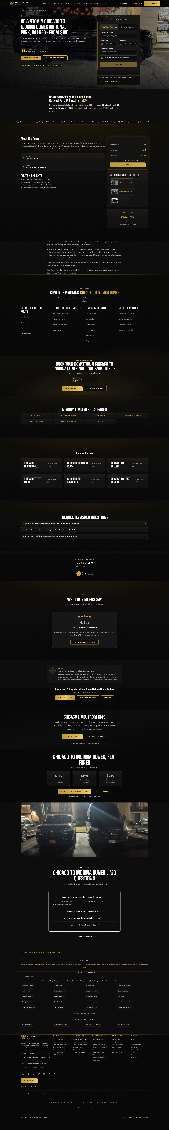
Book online (29, 1081)
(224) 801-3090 (136, 3)
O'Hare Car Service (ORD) (80, 1039)
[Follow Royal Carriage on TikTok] (49, 1073)
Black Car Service (123, 991)
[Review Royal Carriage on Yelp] (38, 1073)
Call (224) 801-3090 (96, 737)
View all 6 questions (84, 936)
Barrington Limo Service (98, 1042)
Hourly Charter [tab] (127, 27)
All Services (35, 952)
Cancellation (138, 1117)
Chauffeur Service (27, 996)
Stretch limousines (26, 333)
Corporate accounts (91, 341)
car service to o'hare (27, 965)
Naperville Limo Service (98, 1039)
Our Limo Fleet (116, 1039)
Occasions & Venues (136, 1050)
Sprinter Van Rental (59, 996)
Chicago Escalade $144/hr (41, 965)
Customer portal (25, 1094)
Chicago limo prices (73, 981)
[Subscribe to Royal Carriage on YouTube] (54, 1073)
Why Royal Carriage (136, 1044)
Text (101, 81)
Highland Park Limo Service (99, 1047)
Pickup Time (123, 40)
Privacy (123, 1117)
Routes (30, 10)
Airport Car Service (27, 986)
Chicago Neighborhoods (99, 1057)
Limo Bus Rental (58, 1007)
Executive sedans (25, 317)
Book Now (42, 952)
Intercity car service (58, 330)
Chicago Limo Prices (124, 986)
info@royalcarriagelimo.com (42, 1057)
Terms (130, 1117)
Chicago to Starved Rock (126, 330)
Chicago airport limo (60, 981)
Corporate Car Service (92, 991)
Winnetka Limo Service (98, 1044)
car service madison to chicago (111, 965)
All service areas (90, 330)
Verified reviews (90, 325)
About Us (133, 1039)
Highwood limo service (68, 421)
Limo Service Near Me (124, 1002)
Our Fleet (28, 952)
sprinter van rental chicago (93, 965)
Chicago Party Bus (59, 991)
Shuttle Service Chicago (125, 1007)
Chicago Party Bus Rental (60, 1047)
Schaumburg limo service (133, 415)
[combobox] (117, 35)
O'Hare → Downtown (78, 1047)
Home (23, 10)
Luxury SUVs (24, 322)
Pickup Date (104, 40)
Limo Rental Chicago (92, 1007)
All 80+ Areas (96, 1055)
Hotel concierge (50, 1094)
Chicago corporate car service (114, 981)
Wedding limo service (36, 421)
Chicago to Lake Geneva (60, 325)
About (105, 3)
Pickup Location (107, 32)
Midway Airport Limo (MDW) (80, 1042)
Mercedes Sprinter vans (27, 328)
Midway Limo (90, 986)
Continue (118, 64)
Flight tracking (90, 335)
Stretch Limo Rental (91, 996)
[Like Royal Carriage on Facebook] (28, 1073)
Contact (133, 1055)
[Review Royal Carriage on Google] (33, 1073)
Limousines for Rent (91, 1002)
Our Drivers (134, 1047)
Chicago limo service (36, 415)
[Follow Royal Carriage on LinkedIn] (44, 1073)
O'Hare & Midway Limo (59, 1039)
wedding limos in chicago (57, 965)
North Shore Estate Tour (125, 319)
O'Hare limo (100, 421)
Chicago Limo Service (28, 1002)
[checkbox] (102, 58)
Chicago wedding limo (86, 981)
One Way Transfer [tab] (109, 27)
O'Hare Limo (58, 986)
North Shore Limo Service (99, 1050)
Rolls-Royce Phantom (60, 1002)
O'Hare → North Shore (79, 1050)
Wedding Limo (26, 991)
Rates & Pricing (50, 952)
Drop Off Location (108, 48)
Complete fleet (90, 319)
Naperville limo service (68, 415)
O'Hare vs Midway (47, 981)
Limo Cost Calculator (117, 1044)
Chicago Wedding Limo (60, 1044)
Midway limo (37, 981)
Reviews (58, 952)
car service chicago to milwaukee (75, 965)
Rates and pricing (91, 314)
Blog (132, 1052)
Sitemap (146, 1117)
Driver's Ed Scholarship (28, 1007)
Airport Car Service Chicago (80, 1044)
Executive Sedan (116, 1047)
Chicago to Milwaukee (59, 319)
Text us (127, 222)
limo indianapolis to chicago (129, 965)
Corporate (33, 1094)
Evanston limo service (100, 415)
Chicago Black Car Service (60, 1050)
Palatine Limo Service (98, 1052)
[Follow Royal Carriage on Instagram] (23, 1073)
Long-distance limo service (60, 314)
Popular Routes (96, 1060)
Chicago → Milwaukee (79, 1052)
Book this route (65, 698)
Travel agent (40, 1094)
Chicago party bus (99, 981)
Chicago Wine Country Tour (127, 314)
